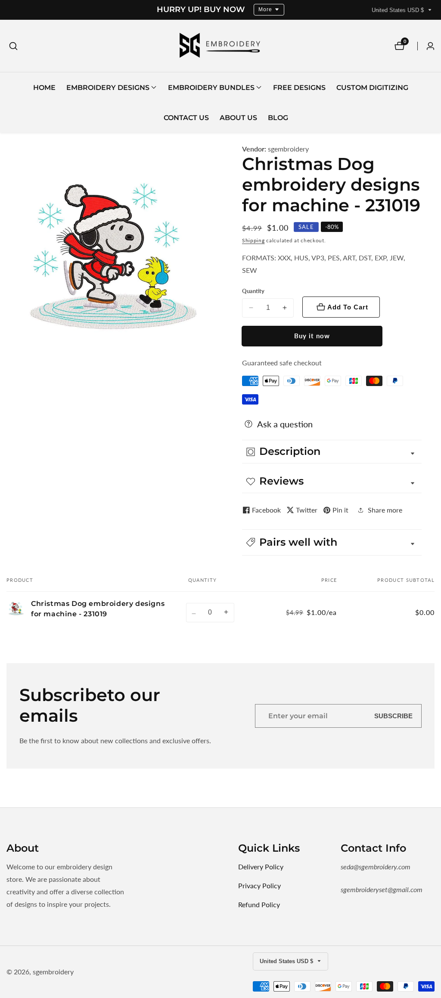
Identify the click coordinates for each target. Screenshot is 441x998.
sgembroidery (288, 148)
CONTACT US (186, 118)
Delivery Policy (260, 866)
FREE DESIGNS (299, 87)
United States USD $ (398, 10)
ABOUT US (238, 118)
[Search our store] (13, 46)
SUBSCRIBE (393, 716)
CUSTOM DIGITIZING (372, 87)
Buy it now (312, 336)
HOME (44, 87)
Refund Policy (259, 904)
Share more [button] (385, 510)
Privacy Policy (259, 885)
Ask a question (285, 424)
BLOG (278, 118)
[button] (107, 87)
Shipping (253, 240)
